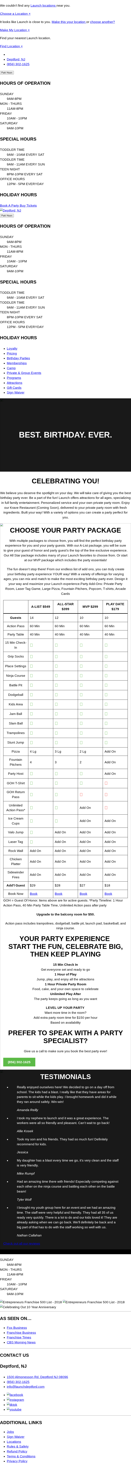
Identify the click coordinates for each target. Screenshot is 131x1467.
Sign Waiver (15, 392)
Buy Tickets (28, 205)
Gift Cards (14, 387)
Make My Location (14, 30)
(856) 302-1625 (18, 64)
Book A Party (10, 205)
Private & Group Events (24, 373)
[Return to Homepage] (10, 210)
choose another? (102, 22)
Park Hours (6, 72)
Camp (11, 368)
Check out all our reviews (21, 1243)
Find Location (10, 46)
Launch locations (43, 5)
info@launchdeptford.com (26, 1386)
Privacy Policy (17, 1461)
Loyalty (12, 348)
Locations (14, 1441)
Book (34, 894)
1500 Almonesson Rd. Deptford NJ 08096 (37, 1377)
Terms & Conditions (21, 1456)
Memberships (17, 363)
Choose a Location (14, 14)
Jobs (10, 1432)
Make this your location (69, 22)
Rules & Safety (18, 1446)
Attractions (14, 383)
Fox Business (17, 1328)
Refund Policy (17, 1451)
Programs (14, 378)
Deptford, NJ (16, 59)
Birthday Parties (18, 358)
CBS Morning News (21, 1342)
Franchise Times (19, 1337)
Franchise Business (21, 1332)
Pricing (12, 353)
